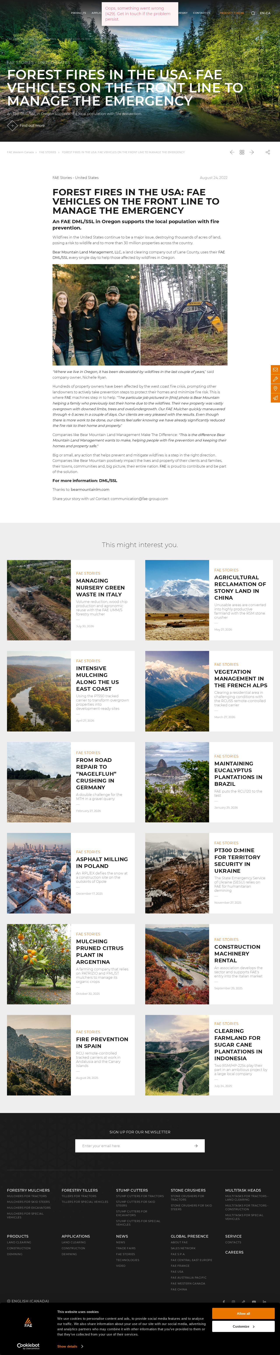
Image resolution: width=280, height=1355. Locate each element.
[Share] (267, 152)
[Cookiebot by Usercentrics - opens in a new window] (28, 1346)
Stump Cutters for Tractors (140, 1196)
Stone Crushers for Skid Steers (191, 1207)
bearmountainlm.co (88, 490)
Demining (14, 1254)
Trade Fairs (126, 1248)
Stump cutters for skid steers (135, 1203)
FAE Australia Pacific (189, 1277)
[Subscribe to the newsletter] (275, 398)
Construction (19, 1248)
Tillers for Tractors (79, 1196)
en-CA (265, 13)
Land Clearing (74, 1242)
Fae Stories (47, 39)
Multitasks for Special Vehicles (244, 1217)
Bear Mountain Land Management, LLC (86, 252)
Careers (234, 1252)
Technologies (127, 1260)
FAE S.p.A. (178, 1254)
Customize (241, 1326)
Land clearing (19, 1242)
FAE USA (177, 1271)
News (122, 1236)
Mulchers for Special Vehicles (25, 1215)
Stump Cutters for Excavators (131, 1213)
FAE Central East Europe (191, 1260)
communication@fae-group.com (139, 499)
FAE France (180, 1265)
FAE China (179, 1289)
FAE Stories (125, 1254)
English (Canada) (29, 1301)
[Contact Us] (275, 369)
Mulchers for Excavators (29, 1207)
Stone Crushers (188, 1190)
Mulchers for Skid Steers (28, 1201)
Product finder (232, 12)
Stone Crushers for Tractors (187, 1197)
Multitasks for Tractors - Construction (247, 1207)
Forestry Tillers (80, 1190)
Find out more (32, 126)
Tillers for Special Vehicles (85, 1201)
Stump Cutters (132, 1190)
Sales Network (183, 1248)
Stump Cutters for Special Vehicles (138, 1222)
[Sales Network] (275, 388)
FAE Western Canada (20, 39)
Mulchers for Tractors (27, 1196)
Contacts (233, 1242)
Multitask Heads (243, 1190)
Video (121, 1265)
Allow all (243, 1313)
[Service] (275, 379)
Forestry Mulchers (28, 1190)
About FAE (179, 1242)
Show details (67, 1346)
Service (233, 1236)
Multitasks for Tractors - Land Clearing (247, 1197)
